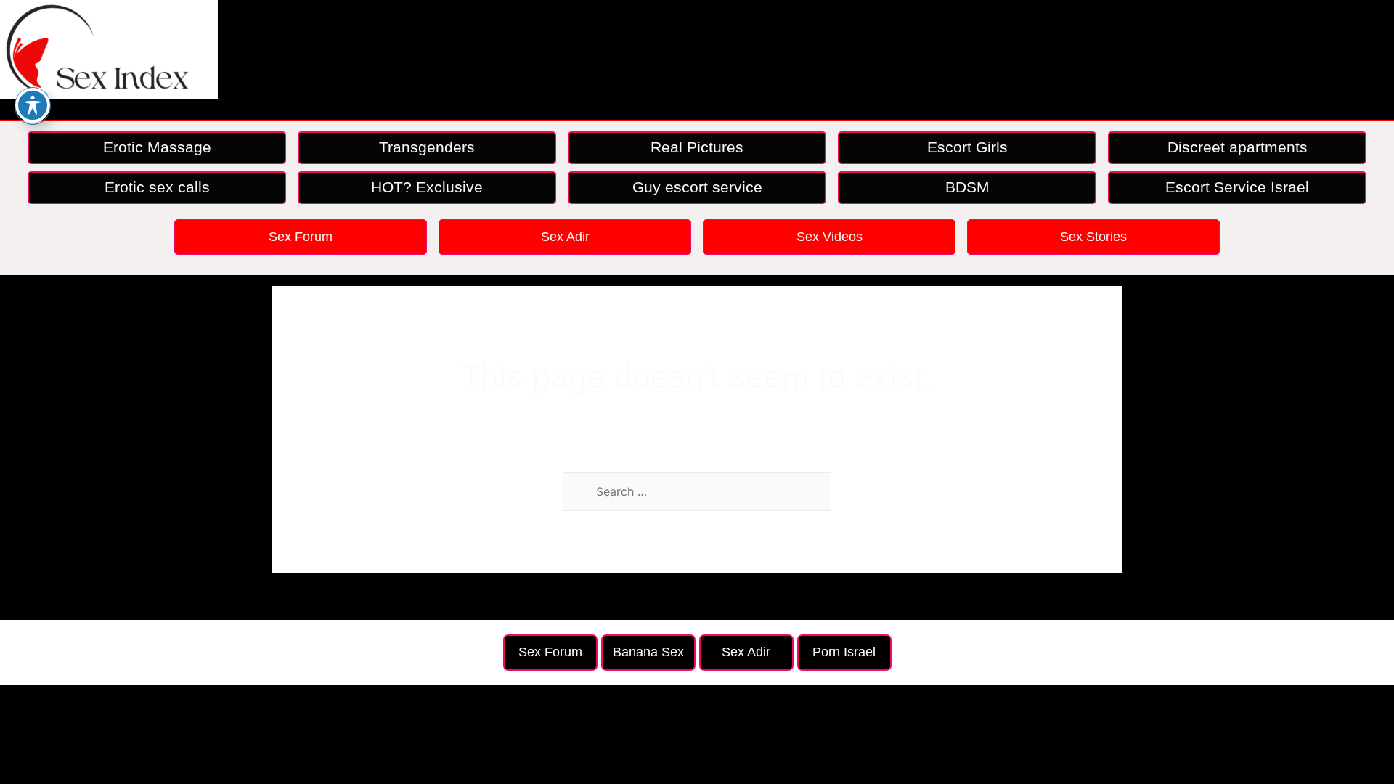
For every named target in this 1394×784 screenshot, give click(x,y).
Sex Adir (565, 236)
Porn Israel (844, 652)
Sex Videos (829, 236)
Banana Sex (648, 652)
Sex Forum (301, 236)
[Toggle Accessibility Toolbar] (32, 105)
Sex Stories (1093, 236)
